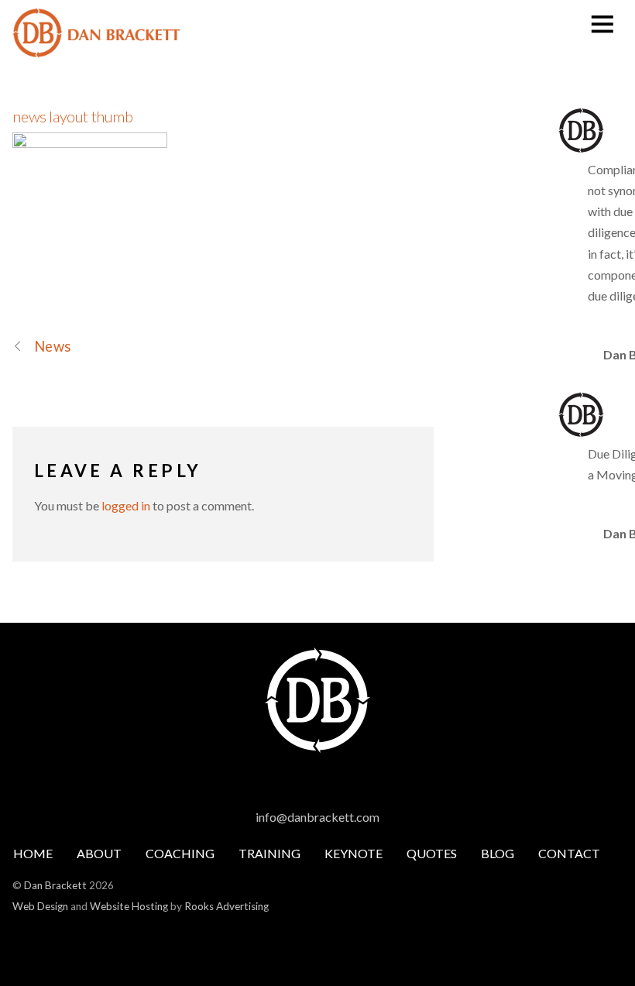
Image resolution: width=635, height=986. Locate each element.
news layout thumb (72, 116)
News (52, 346)
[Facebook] (302, 782)
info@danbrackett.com (317, 816)
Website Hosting (129, 906)
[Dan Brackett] (96, 49)
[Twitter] (274, 782)
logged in (125, 505)
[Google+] (330, 782)
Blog (497, 853)
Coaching (180, 853)
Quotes (432, 853)
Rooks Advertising (226, 906)
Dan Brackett (55, 885)
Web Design (40, 906)
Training (269, 853)
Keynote (353, 853)
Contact (569, 853)
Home (33, 853)
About (99, 853)
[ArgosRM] (358, 782)
